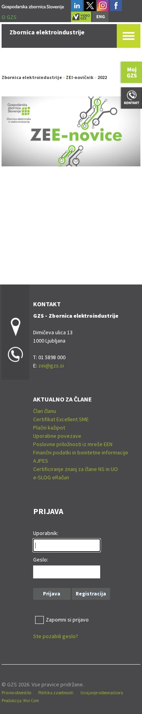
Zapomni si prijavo (67, 619)
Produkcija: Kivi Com (20, 700)
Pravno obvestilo (16, 692)
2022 (102, 77)
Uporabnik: (45, 533)
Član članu (44, 410)
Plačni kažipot (49, 427)
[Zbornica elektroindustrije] (33, 6)
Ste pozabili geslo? (55, 636)
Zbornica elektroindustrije (32, 77)
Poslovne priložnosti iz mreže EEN (72, 444)
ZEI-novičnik (79, 77)
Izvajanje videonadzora (101, 692)
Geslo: (40, 559)
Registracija (91, 593)
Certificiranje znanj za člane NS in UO (75, 469)
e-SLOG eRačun (51, 477)
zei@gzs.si (51, 365)
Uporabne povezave (57, 435)
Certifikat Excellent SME (61, 419)
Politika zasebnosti (55, 692)
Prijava (51, 593)
